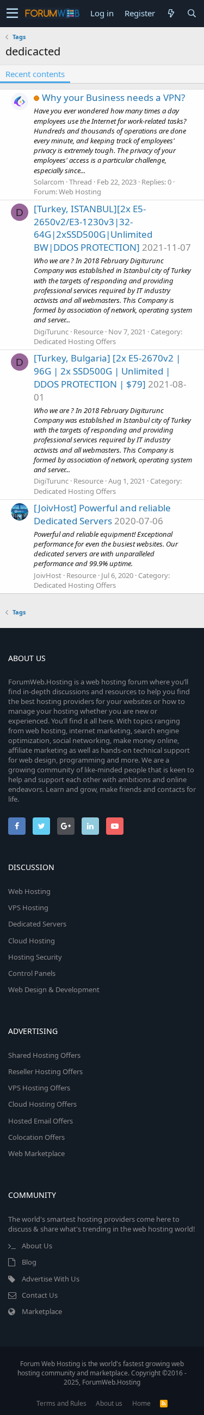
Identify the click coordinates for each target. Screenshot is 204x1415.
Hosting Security (35, 957)
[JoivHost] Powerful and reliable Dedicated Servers (102, 514)
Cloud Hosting (31, 941)
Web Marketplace (36, 1153)
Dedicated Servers (37, 924)
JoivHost (47, 575)
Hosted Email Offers (40, 1121)
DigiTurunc (51, 332)
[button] (12, 13)
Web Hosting (80, 191)
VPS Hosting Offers (39, 1088)
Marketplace (42, 1311)
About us (109, 1403)
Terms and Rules (61, 1403)
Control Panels (31, 973)
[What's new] (170, 13)
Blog (29, 1262)
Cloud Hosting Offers (42, 1104)
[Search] (191, 13)
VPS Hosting (28, 907)
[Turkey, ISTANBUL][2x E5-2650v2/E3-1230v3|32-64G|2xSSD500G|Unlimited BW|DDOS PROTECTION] (93, 227)
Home (141, 1403)
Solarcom (49, 182)
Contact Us (40, 1295)
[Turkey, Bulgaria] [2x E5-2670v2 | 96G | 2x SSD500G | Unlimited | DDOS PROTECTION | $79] (107, 371)
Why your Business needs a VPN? (113, 97)
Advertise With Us (50, 1279)
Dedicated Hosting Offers (75, 341)
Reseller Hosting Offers (45, 1071)
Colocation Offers (36, 1137)
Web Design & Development (54, 989)
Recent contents (35, 73)
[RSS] (164, 1403)
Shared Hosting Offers (44, 1055)
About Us (37, 1246)
